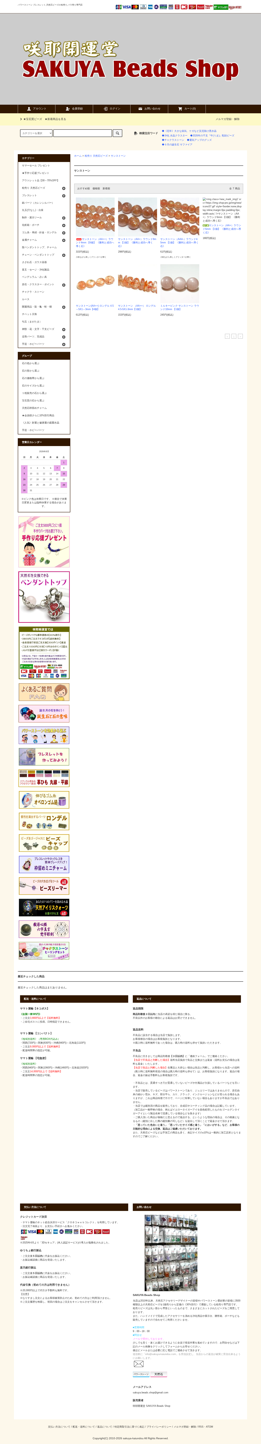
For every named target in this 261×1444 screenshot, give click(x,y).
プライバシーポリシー (159, 1426)
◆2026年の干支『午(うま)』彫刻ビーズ (212, 135)
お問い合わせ (152, 108)
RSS (200, 1426)
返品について (104, 1426)
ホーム (78, 156)
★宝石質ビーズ (32, 119)
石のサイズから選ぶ (33, 385)
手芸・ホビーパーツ (33, 430)
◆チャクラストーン (173, 140)
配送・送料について (84, 1426)
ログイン (115, 108)
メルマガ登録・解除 (228, 119)
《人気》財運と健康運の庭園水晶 (40, 422)
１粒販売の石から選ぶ (34, 393)
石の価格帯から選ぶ (33, 378)
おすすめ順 (83, 188)
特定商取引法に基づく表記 (129, 1426)
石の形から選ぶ (30, 370)
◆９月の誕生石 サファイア (177, 144)
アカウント (39, 108)
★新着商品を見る (55, 119)
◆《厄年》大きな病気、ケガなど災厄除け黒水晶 (189, 131)
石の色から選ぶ (30, 363)
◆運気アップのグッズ (199, 140)
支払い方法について (59, 1426)
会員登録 (77, 108)
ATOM (209, 1426)
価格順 (96, 188)
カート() (190, 108)
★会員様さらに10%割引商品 (38, 415)
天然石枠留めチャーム (34, 408)
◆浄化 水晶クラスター (174, 135)
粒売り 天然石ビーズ (96, 156)
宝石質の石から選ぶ (33, 400)
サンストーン (118, 156)
